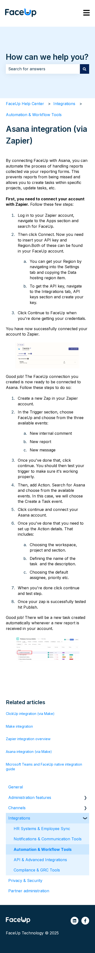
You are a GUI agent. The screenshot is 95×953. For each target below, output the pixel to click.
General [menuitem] (15, 786)
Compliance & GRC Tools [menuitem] (37, 870)
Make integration (19, 726)
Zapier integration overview (28, 739)
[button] (85, 798)
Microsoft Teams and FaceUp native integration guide (44, 766)
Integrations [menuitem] (19, 818)
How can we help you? (47, 57)
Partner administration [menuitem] (28, 890)
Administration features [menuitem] (29, 797)
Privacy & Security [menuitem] (25, 880)
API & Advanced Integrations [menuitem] (40, 859)
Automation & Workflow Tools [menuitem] (43, 849)
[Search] (84, 68)
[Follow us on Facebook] (85, 921)
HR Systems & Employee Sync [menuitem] (42, 828)
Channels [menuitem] (17, 807)
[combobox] (43, 68)
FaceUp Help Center (25, 103)
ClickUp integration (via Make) (30, 714)
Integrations (64, 103)
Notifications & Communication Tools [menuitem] (48, 838)
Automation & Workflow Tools (34, 114)
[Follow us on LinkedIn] (74, 921)
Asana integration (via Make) (29, 751)
